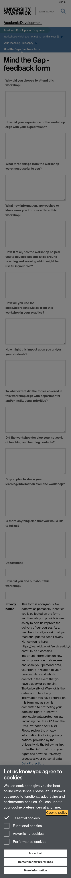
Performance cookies (29, 842)
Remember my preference (35, 862)
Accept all (35, 853)
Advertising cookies (28, 834)
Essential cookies (26, 818)
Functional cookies (27, 826)
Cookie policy (56, 813)
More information (35, 870)
